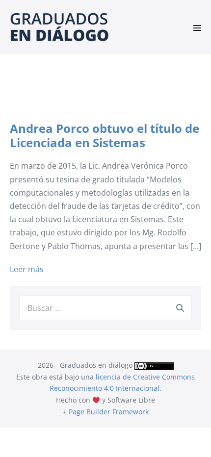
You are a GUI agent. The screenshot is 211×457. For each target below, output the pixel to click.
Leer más (27, 269)
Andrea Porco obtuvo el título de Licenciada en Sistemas (104, 135)
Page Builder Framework (109, 411)
